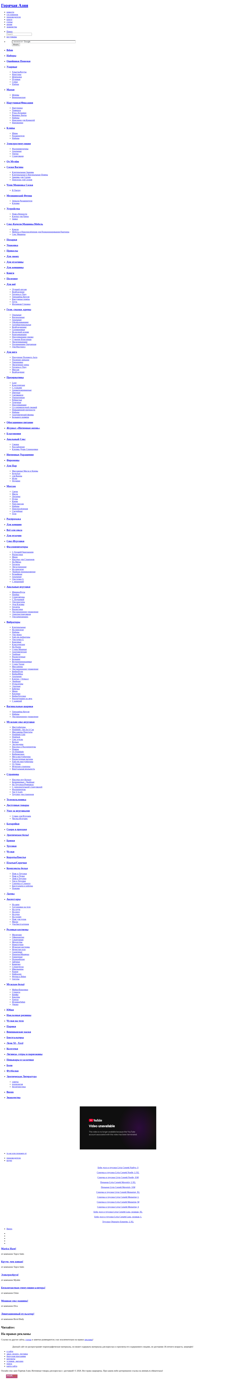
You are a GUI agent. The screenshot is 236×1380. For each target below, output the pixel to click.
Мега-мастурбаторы (21, 756)
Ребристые (17, 400)
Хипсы (15, 999)
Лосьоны (16, 496)
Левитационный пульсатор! (17, 1313)
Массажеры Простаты (22, 732)
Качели (15, 229)
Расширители (18, 136)
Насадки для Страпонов (23, 559)
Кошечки (16, 964)
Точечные (16, 402)
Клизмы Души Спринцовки (25, 449)
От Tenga (16, 764)
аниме (9, 24)
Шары (15, 133)
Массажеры (17, 666)
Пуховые (16, 79)
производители (14, 17)
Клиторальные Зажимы (23, 172)
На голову (16, 917)
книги (9, 19)
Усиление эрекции (20, 360)
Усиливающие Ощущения (24, 344)
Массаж (15, 369)
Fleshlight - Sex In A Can (23, 729)
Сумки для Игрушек (21, 816)
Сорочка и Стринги (21, 883)
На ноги (16, 912)
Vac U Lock (17, 792)
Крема (15, 501)
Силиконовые (18, 329)
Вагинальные (18, 317)
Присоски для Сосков (22, 179)
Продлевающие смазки (22, 337)
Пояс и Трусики (19, 873)
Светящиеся (17, 395)
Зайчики (16, 962)
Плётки (15, 84)
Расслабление (18, 447)
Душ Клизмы (18, 604)
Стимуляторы (18, 597)
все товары (12, 37)
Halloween (16, 974)
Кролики (16, 693)
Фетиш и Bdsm (19, 976)
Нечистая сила (19, 949)
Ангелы (15, 979)
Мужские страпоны (21, 766)
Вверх (9, 1229)
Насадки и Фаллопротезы (24, 747)
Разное (15, 971)
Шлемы (15, 95)
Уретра (15, 154)
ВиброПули (17, 671)
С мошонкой (18, 581)
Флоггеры (16, 74)
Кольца (15, 742)
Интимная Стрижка (21, 304)
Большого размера (20, 417)
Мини (15, 557)
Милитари (17, 935)
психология (17, 1084)
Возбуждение (18, 292)
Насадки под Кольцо (21, 779)
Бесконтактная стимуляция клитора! (23, 1287)
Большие (16, 659)
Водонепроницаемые (22, 661)
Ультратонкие (18, 397)
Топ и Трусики (19, 881)
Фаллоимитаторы (20, 149)
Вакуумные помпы (21, 299)
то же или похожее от (17, 1153)
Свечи (15, 491)
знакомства (12, 27)
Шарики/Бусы (18, 592)
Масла (15, 494)
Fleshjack (16, 737)
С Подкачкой (18, 599)
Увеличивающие (19, 342)
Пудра (15, 499)
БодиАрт (16, 473)
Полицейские (18, 959)
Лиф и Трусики (19, 878)
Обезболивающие (20, 322)
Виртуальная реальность (23, 769)
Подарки (16, 481)
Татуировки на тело (21, 907)
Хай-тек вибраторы (21, 637)
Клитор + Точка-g (20, 679)
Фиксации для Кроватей (23, 120)
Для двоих (17, 634)
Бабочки (16, 689)
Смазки (15, 444)
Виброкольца (18, 754)
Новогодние (17, 944)
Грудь (14, 302)
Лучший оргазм (19, 289)
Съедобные (17, 511)
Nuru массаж (18, 504)
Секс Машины (19, 234)
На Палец (16, 647)
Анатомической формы (23, 415)
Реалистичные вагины (22, 759)
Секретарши (17, 939)
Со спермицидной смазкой (24, 407)
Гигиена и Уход (19, 294)
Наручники (17, 108)
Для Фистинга (18, 347)
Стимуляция (17, 156)
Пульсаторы (17, 684)
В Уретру (16, 190)
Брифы (15, 994)
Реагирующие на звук (22, 698)
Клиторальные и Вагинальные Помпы (30, 175)
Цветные (16, 392)
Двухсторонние (19, 567)
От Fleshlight (18, 752)
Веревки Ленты (19, 115)
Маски (15, 922)
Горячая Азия (14, 5)
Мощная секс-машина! (14, 1300)
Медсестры (17, 942)
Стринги (16, 992)
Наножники (17, 122)
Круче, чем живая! (12, 1261)
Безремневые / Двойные (23, 782)
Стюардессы (18, 967)
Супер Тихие (18, 664)
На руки (16, 914)
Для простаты (18, 602)
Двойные (16, 681)
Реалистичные (18, 657)
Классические (18, 385)
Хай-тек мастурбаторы (22, 761)
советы (15, 1082)
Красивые (16, 642)
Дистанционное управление (25, 612)
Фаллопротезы (19, 789)
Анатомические (19, 652)
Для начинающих (20, 617)
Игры (14, 478)
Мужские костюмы (21, 947)
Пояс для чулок (19, 919)
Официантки (18, 937)
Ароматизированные (22, 390)
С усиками (17, 387)
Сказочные (17, 952)
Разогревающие (19, 334)
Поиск (10, 31)
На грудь (16, 909)
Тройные (16, 654)
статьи (10, 22)
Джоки (15, 1004)
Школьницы (17, 969)
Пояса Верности (19, 214)
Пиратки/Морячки (20, 954)
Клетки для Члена (20, 216)
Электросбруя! (10, 1274)
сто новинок (12, 14)
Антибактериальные (21, 324)
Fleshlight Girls (18, 734)
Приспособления (20, 509)
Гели (14, 513)
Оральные (16, 315)
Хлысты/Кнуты (19, 72)
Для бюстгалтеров (20, 924)
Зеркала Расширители (22, 201)
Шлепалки (17, 77)
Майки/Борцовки (20, 989)
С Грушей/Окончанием (22, 552)
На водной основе (20, 332)
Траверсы (16, 110)
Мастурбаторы (19, 727)
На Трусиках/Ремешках (23, 784)
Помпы (15, 749)
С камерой (17, 701)
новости (10, 12)
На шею (15, 904)
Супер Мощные (19, 649)
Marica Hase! (8, 1248)
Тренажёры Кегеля (20, 297)
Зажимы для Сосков (21, 177)
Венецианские (19, 97)
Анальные (17, 151)
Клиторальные (19, 627)
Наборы (15, 118)
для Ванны (17, 476)
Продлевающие (19, 405)
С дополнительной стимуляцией (27, 787)
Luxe (14, 383)
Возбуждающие (19, 327)
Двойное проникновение (24, 572)
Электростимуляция (21, 614)
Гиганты (16, 564)
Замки (15, 219)
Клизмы (16, 203)
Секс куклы (17, 739)
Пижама (16, 888)
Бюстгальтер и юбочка (22, 886)
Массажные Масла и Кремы (25, 471)
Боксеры (16, 997)
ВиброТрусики (19, 696)
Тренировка (17, 362)
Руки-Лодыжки (19, 113)
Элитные (16, 686)
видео (9, 1160)
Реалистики (17, 554)
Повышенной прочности (23, 410)
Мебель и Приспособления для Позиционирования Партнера (40, 232)
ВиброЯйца (17, 674)
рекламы (89, 1339)
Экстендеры (17, 744)
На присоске (18, 569)
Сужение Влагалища (21, 339)
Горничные (17, 957)
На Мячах (16, 562)
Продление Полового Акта (24, 357)
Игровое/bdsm (18, 1002)
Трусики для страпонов (23, 794)
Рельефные (17, 574)
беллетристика (19, 1086)
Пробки (15, 594)
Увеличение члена (20, 365)
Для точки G (18, 579)
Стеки (15, 82)
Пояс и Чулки (18, 876)
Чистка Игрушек (20, 818)
